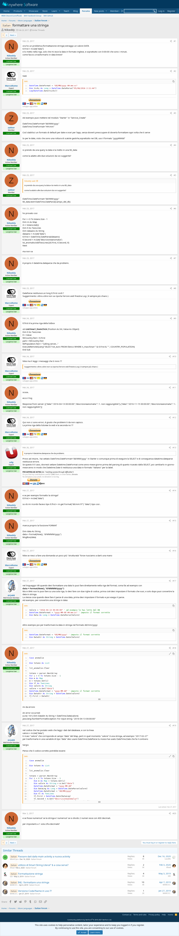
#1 (175, 41)
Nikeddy (9, 29)
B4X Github (48, 15)
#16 (174, 550)
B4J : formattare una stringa (33, 882)
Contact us (126, 914)
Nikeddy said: (30, 181)
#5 (175, 175)
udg (11, 462)
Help (164, 914)
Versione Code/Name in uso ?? (35, 890)
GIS (11, 876)
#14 (174, 490)
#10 (174, 356)
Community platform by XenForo (89, 920)
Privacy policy (154, 914)
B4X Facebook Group (32, 15)
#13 (174, 447)
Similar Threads (38, 30)
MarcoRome (11, 85)
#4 (175, 145)
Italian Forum (36, 859)
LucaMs (168, 859)
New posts (99, 11)
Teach (66, 11)
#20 (174, 813)
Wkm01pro (14, 859)
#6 (175, 208)
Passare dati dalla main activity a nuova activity (44, 856)
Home (6, 11)
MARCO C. (14, 885)
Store (44, 11)
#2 (175, 71)
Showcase (33, 11)
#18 (174, 648)
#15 (174, 520)
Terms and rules (139, 914)
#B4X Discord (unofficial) (11, 15)
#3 (175, 113)
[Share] (171, 41)
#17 (174, 580)
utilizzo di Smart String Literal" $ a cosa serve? (43, 865)
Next (12, 35)
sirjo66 (11, 595)
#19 (174, 725)
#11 (174, 387)
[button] (19, 11)
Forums (86, 11)
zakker (11, 127)
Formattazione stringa (30, 873)
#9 (175, 318)
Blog (75, 11)
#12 (174, 417)
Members (114, 11)
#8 (175, 288)
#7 (175, 258)
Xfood (12, 868)
